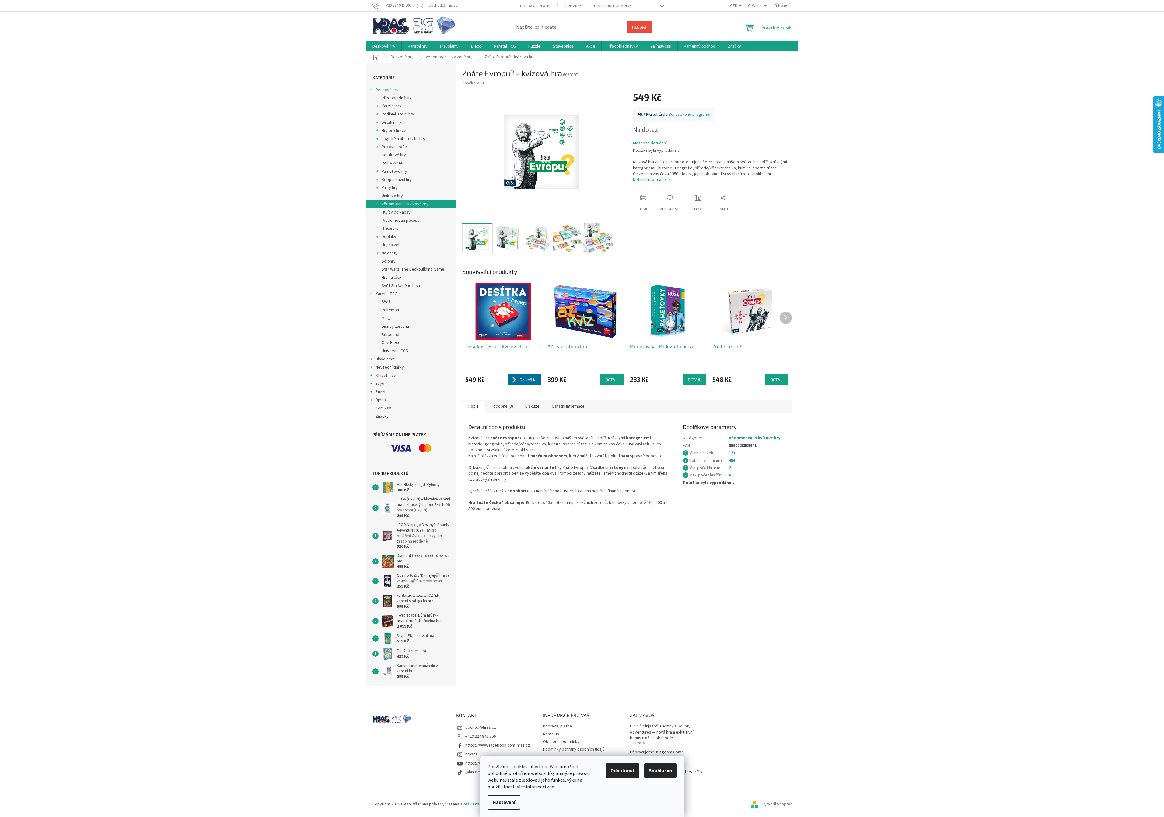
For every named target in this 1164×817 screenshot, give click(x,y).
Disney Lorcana (395, 327)
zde (550, 786)
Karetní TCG (386, 294)
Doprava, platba (535, 6)
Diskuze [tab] (532, 406)
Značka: (473, 83)
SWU (386, 302)
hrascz (471, 754)
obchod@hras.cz (480, 727)
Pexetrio (391, 228)
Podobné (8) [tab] (502, 406)
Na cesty (389, 253)
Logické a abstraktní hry (403, 139)
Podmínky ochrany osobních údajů (574, 749)
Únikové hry (392, 196)
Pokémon (390, 310)
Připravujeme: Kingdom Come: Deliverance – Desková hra (657, 755)
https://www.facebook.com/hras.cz (497, 745)
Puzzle (382, 392)
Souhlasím (660, 770)
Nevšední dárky (390, 367)
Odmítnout (622, 770)
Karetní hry (391, 106)
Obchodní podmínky (612, 6)
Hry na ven (391, 245)
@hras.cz (473, 772)
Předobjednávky (397, 98)
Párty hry (390, 188)
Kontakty (573, 6)
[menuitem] (383, 46)
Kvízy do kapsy (397, 212)
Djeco (381, 400)
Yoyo (380, 383)
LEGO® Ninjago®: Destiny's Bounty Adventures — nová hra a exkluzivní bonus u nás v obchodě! (662, 732)
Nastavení (504, 802)
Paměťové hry (394, 171)
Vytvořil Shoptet (777, 804)
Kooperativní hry (397, 180)
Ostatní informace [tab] (568, 406)
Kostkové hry (394, 155)
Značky (382, 416)
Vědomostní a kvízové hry (405, 204)
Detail (612, 379)
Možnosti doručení (650, 143)
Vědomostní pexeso (401, 221)
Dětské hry (391, 122)
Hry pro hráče (394, 131)
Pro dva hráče (394, 147)
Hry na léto (391, 277)
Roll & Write (392, 163)
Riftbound (390, 335)
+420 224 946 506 (480, 737)
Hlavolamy (385, 359)
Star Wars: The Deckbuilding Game (413, 269)
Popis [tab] (473, 406)
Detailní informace (649, 180)
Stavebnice (386, 376)
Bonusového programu (689, 114)
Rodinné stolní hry (398, 114)
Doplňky (389, 237)
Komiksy (383, 408)
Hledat (639, 27)
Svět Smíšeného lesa (401, 286)
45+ (732, 461)
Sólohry (389, 261)
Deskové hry (387, 90)
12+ (732, 453)
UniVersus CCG (395, 351)
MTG (386, 318)
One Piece (391, 343)
